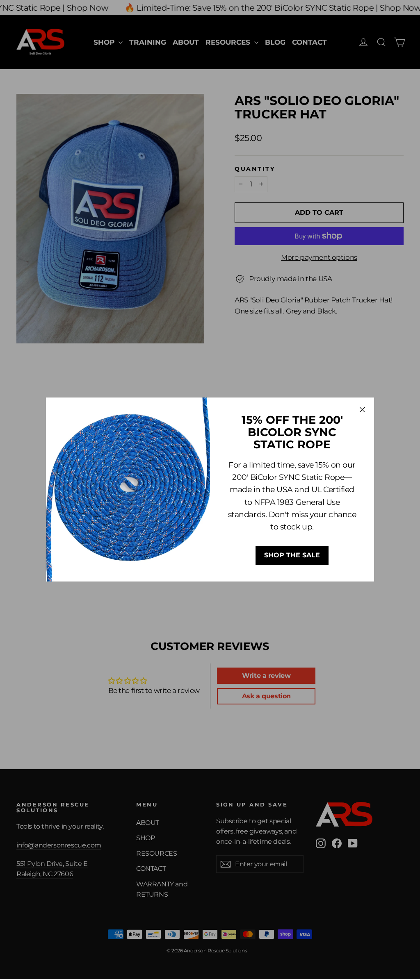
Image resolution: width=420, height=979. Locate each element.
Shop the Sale (292, 555)
